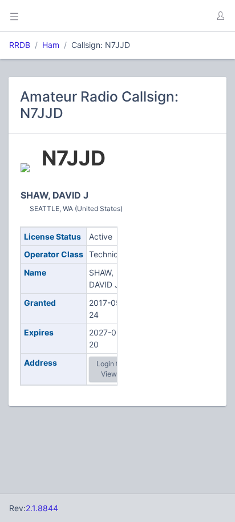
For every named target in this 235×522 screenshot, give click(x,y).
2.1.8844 (42, 508)
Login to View (109, 368)
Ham (50, 45)
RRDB (19, 45)
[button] (220, 16)
